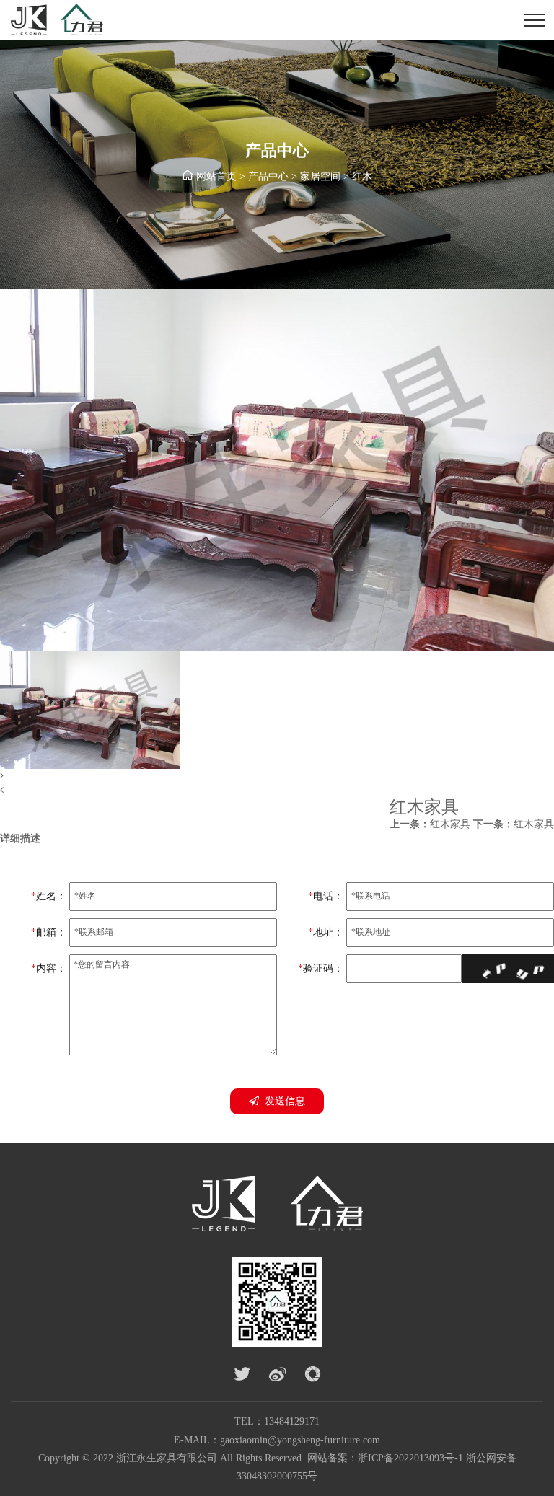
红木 (362, 176)
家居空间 (320, 176)
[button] (277, 776)
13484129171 (292, 1421)
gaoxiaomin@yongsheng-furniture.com (300, 1440)
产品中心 (268, 176)
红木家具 (430, 824)
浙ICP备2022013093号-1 (410, 1458)
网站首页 (216, 176)
